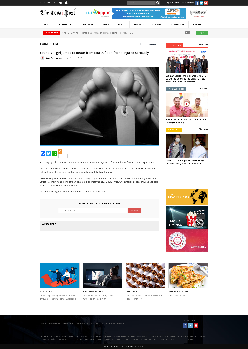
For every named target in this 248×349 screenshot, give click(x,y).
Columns (157, 24)
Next (153, 104)
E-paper (197, 24)
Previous (45, 104)
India (106, 24)
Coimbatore (66, 24)
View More (203, 45)
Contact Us (177, 24)
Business (139, 24)
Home (47, 24)
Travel (201, 32)
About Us (121, 323)
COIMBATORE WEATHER (187, 178)
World (121, 24)
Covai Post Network (54, 58)
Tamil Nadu (87, 24)
